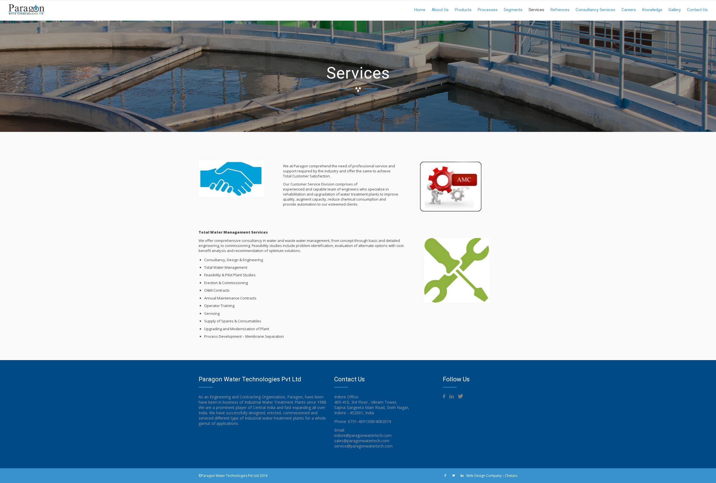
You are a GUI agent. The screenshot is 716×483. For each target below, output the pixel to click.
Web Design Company (483, 475)
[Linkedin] (462, 475)
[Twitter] (453, 475)
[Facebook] (445, 475)
